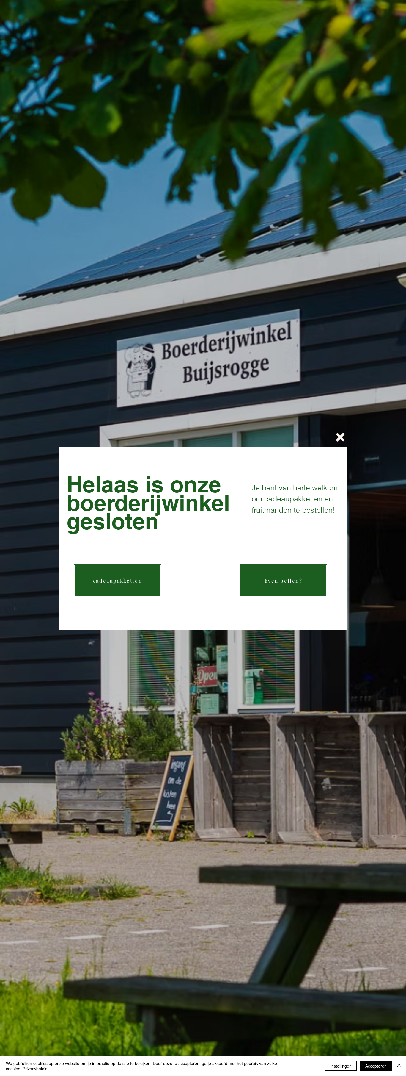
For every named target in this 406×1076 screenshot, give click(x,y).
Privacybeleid (35, 1069)
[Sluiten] (398, 1066)
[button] (340, 437)
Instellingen (341, 1066)
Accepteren (376, 1066)
